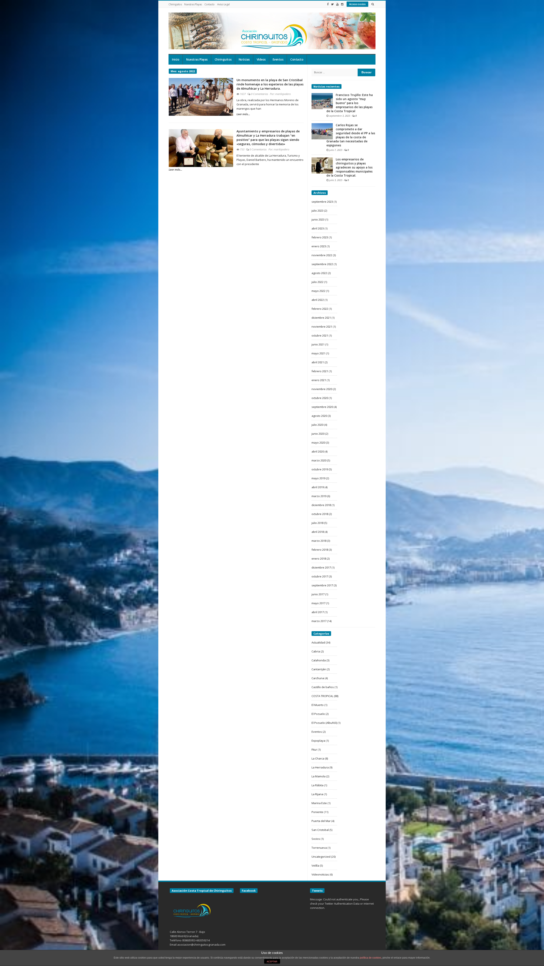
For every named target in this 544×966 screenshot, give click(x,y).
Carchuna (318, 678)
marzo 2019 (319, 496)
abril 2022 (318, 300)
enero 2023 (319, 246)
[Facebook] (328, 4)
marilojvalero (283, 94)
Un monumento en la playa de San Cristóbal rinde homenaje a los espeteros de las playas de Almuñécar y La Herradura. (270, 84)
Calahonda (319, 660)
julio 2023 (317, 210)
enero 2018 (319, 558)
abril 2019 (318, 487)
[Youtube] (337, 4)
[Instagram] (342, 4)
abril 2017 (318, 612)
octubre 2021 (320, 335)
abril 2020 (318, 451)
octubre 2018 (320, 514)
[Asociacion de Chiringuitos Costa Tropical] (272, 31)
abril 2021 (318, 362)
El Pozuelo (318, 714)
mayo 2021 (318, 353)
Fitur (314, 749)
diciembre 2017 (321, 567)
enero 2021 (319, 380)
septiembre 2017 (322, 585)
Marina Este (319, 803)
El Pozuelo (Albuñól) (324, 723)
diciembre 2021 (321, 318)
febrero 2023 (320, 237)
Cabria (316, 651)
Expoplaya (318, 741)
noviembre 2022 (322, 255)
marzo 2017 (319, 621)
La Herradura (320, 767)
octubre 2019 (320, 469)
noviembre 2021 (322, 326)
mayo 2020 (318, 442)
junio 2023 (318, 219)
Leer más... (243, 114)
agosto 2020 (319, 416)
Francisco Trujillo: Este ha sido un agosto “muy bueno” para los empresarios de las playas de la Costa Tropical (349, 103)
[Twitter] (332, 4)
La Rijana (317, 794)
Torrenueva (319, 848)
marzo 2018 (319, 541)
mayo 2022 (318, 291)
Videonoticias (320, 874)
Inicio (175, 59)
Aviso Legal (223, 4)
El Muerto (318, 705)
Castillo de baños (323, 687)
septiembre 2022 (322, 264)
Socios (316, 839)
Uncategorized (321, 857)
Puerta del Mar (321, 821)
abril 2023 (318, 228)
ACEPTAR (272, 961)
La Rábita (317, 785)
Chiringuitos (175, 4)
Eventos (278, 59)
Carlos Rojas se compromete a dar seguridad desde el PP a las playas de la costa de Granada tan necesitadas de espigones (350, 135)
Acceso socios (357, 4)
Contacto (209, 4)
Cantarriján (319, 669)
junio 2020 (318, 434)
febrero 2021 (320, 371)
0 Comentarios (259, 94)
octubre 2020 (320, 398)
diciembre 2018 (321, 505)
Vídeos (261, 59)
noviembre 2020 (322, 389)
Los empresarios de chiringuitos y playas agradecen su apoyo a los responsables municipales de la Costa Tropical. (349, 167)
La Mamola (319, 776)
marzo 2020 (319, 460)
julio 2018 (317, 523)
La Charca (318, 758)
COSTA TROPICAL (322, 696)
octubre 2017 (320, 576)
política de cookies (370, 957)
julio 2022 (317, 282)
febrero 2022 (320, 309)
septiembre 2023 (322, 202)
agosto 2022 (319, 273)
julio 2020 (317, 425)
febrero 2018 (320, 550)
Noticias (244, 59)
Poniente (317, 812)
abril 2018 (318, 532)
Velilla (315, 865)
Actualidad (318, 642)
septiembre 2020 (322, 407)
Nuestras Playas (193, 4)
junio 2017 (318, 594)
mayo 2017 (318, 603)
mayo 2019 (318, 478)
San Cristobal (320, 830)
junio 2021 (318, 344)
